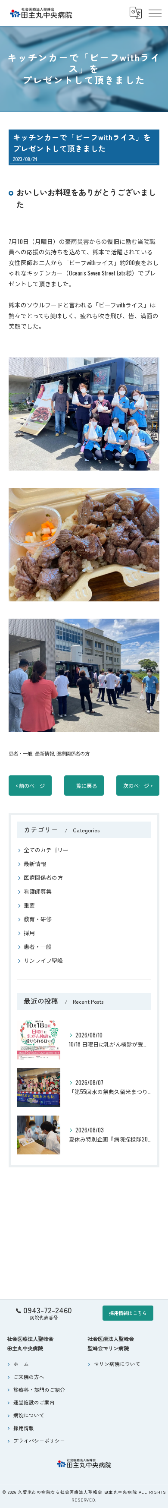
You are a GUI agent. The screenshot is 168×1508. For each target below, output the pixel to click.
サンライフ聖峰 (43, 960)
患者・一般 (20, 753)
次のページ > (137, 785)
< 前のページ (30, 785)
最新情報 (44, 753)
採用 (29, 933)
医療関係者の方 (73, 753)
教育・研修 (38, 919)
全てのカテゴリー (46, 850)
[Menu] (155, 12)
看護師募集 (38, 891)
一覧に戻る (84, 785)
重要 (29, 905)
